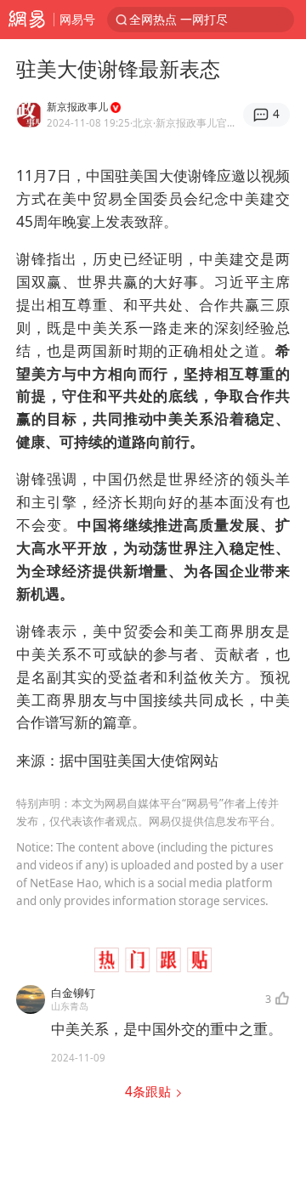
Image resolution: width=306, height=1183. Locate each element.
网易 (27, 19)
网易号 (77, 19)
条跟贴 (149, 1092)
